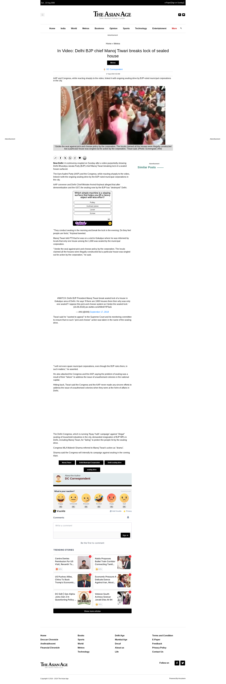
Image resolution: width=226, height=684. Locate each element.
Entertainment (159, 28)
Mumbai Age (121, 639)
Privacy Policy (159, 648)
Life (117, 652)
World (74, 28)
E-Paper (156, 639)
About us (119, 648)
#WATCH (61, 298)
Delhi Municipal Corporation (89, 463)
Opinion (113, 28)
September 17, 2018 (99, 312)
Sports (126, 28)
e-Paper (168, 3)
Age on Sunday (177, 3)
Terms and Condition (162, 635)
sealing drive (92, 470)
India (63, 28)
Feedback (157, 644)
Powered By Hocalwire (177, 678)
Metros (85, 28)
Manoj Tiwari (67, 463)
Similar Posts (147, 167)
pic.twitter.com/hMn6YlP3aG (99, 307)
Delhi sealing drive (115, 463)
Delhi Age (120, 635)
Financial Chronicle (50, 648)
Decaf (118, 644)
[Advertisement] (92, 276)
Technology (141, 28)
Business (99, 28)
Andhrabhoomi (47, 644)
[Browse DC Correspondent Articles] (58, 478)
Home (52, 28)
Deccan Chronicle (49, 639)
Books (81, 635)
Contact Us (157, 652)
